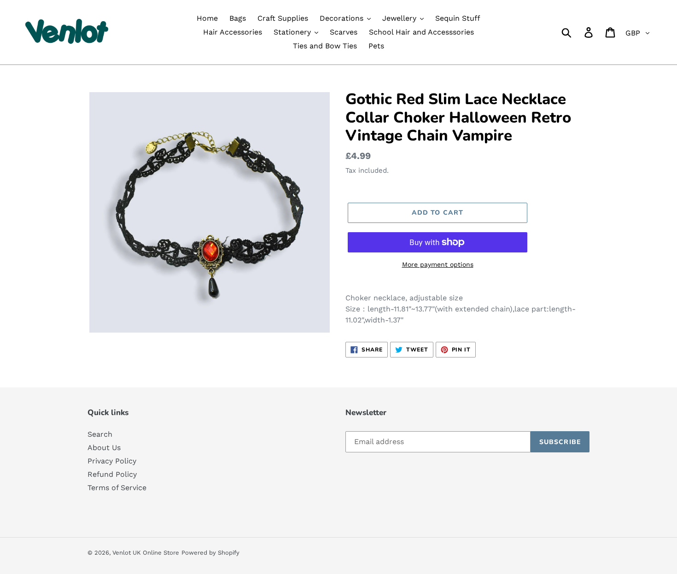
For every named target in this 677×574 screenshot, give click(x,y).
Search (100, 434)
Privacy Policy (112, 461)
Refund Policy (112, 474)
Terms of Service (117, 487)
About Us (104, 447)
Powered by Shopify (210, 552)
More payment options (437, 264)
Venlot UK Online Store (145, 552)
